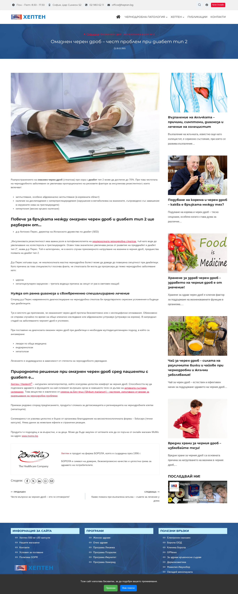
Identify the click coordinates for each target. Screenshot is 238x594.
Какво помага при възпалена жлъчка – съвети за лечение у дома (125, 496)
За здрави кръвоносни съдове (184, 557)
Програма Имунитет (104, 557)
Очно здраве (100, 542)
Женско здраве (101, 537)
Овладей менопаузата (180, 571)
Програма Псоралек (104, 552)
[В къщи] (84, 34)
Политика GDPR (28, 557)
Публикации (197, 17)
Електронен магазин (178, 537)
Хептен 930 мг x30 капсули (34, 537)
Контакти (218, 17)
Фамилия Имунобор (178, 567)
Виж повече (128, 588)
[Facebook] (206, 4)
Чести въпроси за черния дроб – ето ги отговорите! (40, 494)
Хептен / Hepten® (21, 384)
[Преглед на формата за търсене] (199, 5)
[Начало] (119, 17)
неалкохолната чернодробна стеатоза (114, 241)
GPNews (172, 552)
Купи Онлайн (218, 5)
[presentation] (197, 92)
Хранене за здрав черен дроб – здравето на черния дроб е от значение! (195, 282)
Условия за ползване (31, 552)
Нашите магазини (29, 542)
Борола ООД (174, 542)
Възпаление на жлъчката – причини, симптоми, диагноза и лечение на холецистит (195, 122)
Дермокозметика (176, 562)
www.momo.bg (30, 435)
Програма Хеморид (104, 562)
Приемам (111, 588)
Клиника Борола (176, 547)
